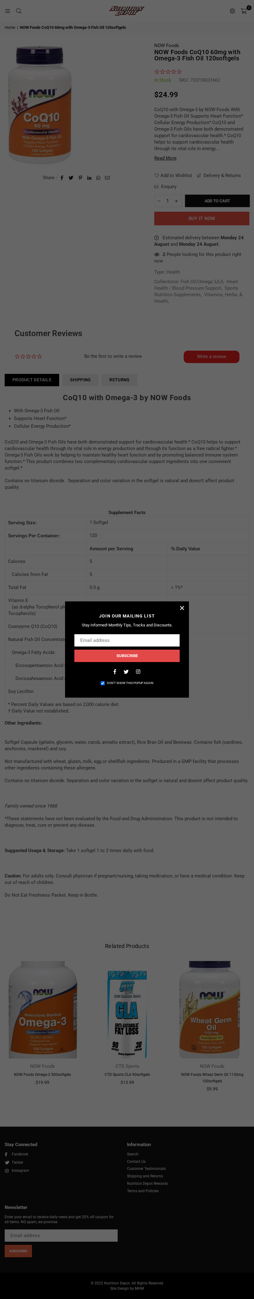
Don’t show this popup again (130, 683)
